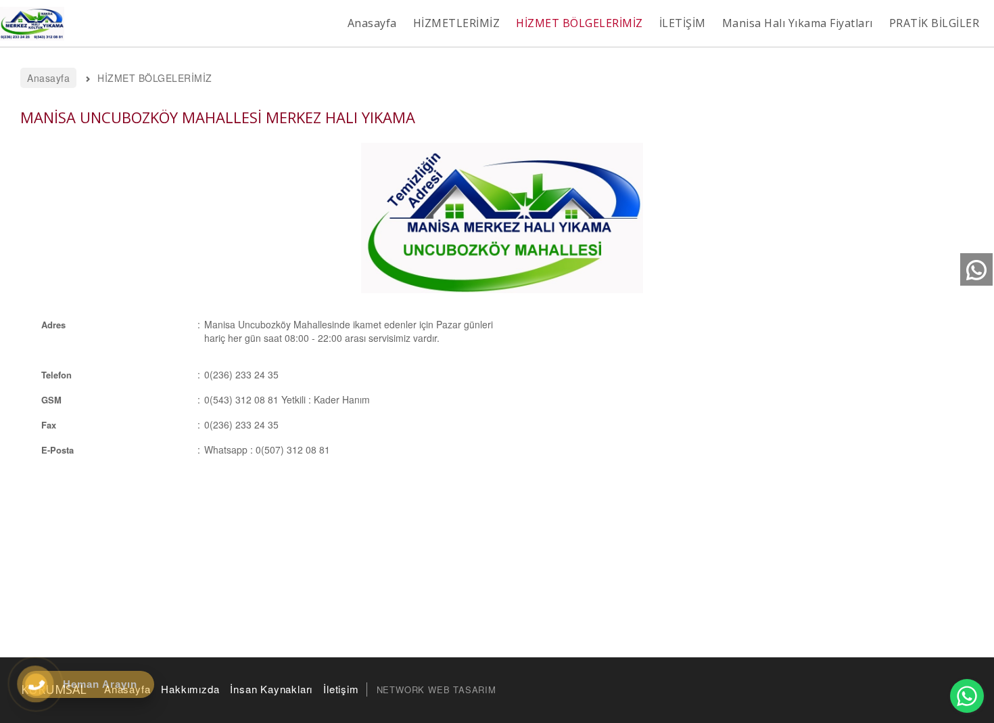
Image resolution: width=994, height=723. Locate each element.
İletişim (340, 689)
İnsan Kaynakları (271, 689)
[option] (502, 218)
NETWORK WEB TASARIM (436, 689)
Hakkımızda (190, 689)
